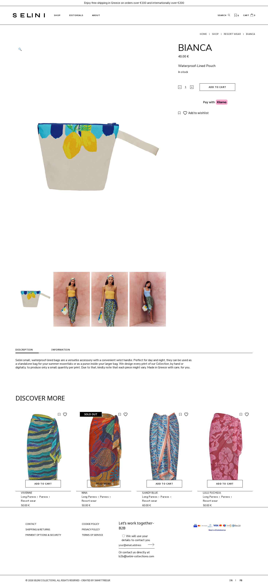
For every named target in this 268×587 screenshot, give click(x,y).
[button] (20, 49)
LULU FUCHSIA (212, 493)
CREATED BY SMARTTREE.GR (95, 580)
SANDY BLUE (150, 493)
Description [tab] (24, 349)
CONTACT (31, 524)
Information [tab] (60, 349)
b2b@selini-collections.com (136, 556)
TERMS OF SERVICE (92, 534)
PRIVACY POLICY (91, 529)
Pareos (43, 497)
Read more (103, 483)
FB (241, 580)
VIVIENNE (26, 493)
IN (231, 580)
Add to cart (217, 87)
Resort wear (28, 501)
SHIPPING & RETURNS (38, 529)
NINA (85, 493)
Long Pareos (28, 497)
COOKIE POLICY (90, 524)
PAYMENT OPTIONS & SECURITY (43, 534)
